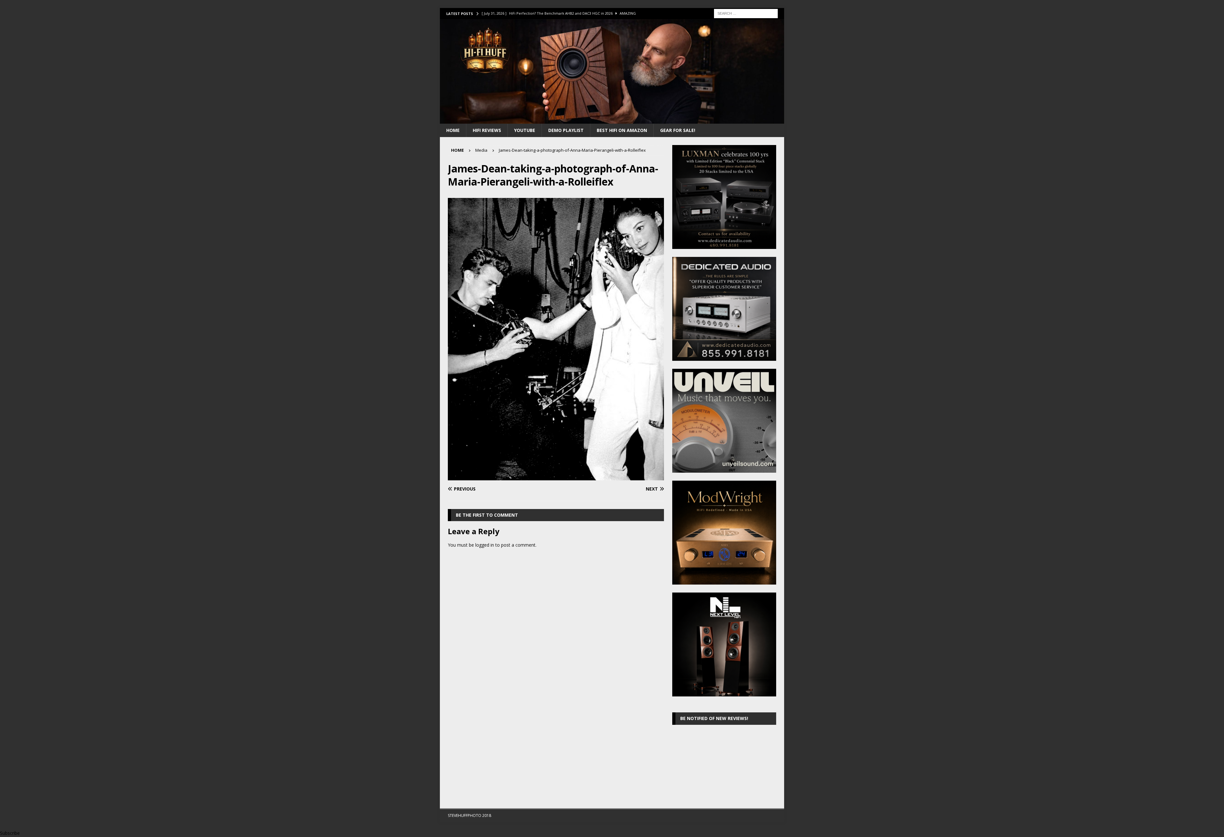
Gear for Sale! (677, 130)
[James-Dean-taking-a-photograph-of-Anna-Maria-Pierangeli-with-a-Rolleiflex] (556, 476)
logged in (484, 545)
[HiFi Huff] (612, 120)
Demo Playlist (566, 130)
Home (453, 130)
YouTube (524, 130)
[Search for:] (746, 13)
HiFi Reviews (487, 130)
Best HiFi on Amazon (622, 130)
